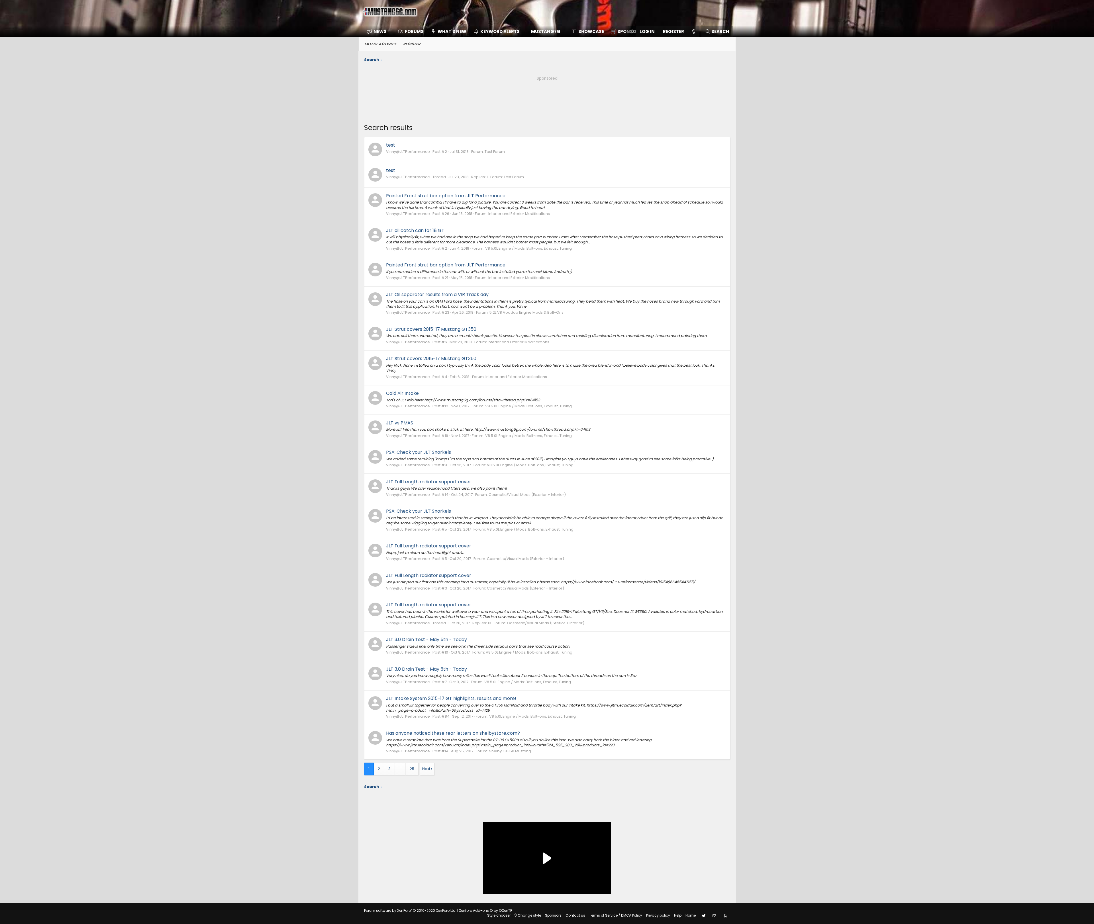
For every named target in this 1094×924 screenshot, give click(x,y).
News (380, 31)
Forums (414, 31)
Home (690, 915)
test (390, 145)
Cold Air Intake (402, 393)
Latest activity (380, 44)
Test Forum (495, 151)
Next (426, 768)
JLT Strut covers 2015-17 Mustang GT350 (431, 329)
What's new (452, 31)
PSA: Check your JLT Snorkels (418, 452)
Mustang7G (545, 31)
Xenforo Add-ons (486, 910)
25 (412, 768)
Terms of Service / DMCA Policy (615, 915)
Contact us (575, 915)
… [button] (400, 768)
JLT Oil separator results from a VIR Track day (437, 294)
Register (411, 44)
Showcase (591, 31)
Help (677, 915)
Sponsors (553, 915)
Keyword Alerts (500, 31)
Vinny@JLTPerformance (408, 151)
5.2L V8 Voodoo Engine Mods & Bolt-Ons (526, 312)
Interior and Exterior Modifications (519, 213)
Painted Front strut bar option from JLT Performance (445, 195)
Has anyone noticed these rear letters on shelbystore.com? (453, 733)
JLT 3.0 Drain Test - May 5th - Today (426, 639)
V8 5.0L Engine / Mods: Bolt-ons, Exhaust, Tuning (528, 248)
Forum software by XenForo (410, 910)
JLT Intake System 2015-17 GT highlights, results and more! (451, 698)
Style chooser (499, 915)
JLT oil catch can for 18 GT (415, 230)
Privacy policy (658, 915)
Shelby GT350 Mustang (510, 751)
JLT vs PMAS (399, 423)
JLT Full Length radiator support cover (428, 482)
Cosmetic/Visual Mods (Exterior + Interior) (527, 494)
